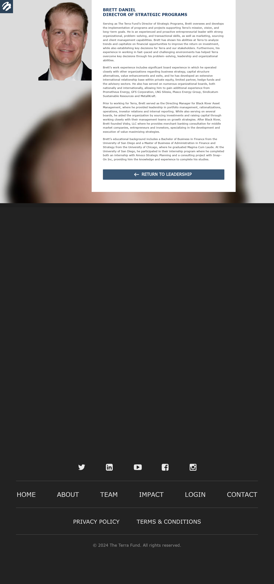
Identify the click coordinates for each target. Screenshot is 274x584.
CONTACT (242, 494)
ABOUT (68, 494)
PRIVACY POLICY (96, 521)
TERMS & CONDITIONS (169, 521)
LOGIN (195, 494)
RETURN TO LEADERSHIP (166, 174)
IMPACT (151, 494)
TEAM (109, 494)
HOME (26, 494)
